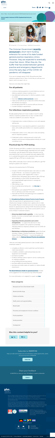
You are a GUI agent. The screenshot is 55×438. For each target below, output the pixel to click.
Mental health (16, 306)
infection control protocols (25, 99)
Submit (27, 377)
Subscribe (27, 359)
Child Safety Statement (27, 436)
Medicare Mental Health (39, 411)
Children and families (18, 296)
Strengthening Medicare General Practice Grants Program (28, 199)
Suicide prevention (17, 320)
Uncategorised (16, 325)
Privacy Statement (17, 436)
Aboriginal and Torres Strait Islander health (23, 286)
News (6, 13)
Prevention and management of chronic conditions (25, 310)
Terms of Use (35, 436)
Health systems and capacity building (22, 301)
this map (36, 186)
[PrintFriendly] (49, 8)
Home (2, 13)
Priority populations (18, 315)
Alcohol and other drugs (19, 291)
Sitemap (41, 436)
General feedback (34, 428)
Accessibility (33, 426)
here (39, 276)
